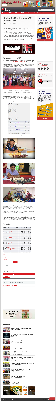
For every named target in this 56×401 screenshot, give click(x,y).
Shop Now (45, 40)
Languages (9, 12)
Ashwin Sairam (9, 247)
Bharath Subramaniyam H (11, 238)
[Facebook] (45, 68)
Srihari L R (8, 233)
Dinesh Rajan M (9, 252)
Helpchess (36, 12)
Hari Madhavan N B (10, 234)
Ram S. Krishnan (9, 231)
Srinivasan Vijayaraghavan (11, 248)
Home (3, 12)
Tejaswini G (9, 241)
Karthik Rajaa (9, 243)
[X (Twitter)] (39, 68)
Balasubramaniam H (10, 237)
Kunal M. (8, 228)
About (42, 12)
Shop (16, 12)
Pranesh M (9, 239)
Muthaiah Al (9, 232)
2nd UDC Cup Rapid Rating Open (19, 61)
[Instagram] (48, 68)
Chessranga (29, 12)
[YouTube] (42, 68)
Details (4, 254)
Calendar (22, 12)
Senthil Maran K (9, 236)
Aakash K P (9, 249)
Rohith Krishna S (9, 242)
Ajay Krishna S (9, 244)
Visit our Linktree (44, 65)
